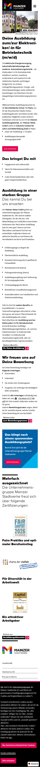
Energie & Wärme (9, 677)
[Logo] (16, 648)
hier (10, 737)
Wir (2, 687)
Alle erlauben (8, 761)
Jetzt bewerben (10, 149)
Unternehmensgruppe (21, 687)
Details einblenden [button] (8, 753)
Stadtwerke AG (8, 672)
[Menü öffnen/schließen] (35, 5)
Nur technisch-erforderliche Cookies (18, 745)
